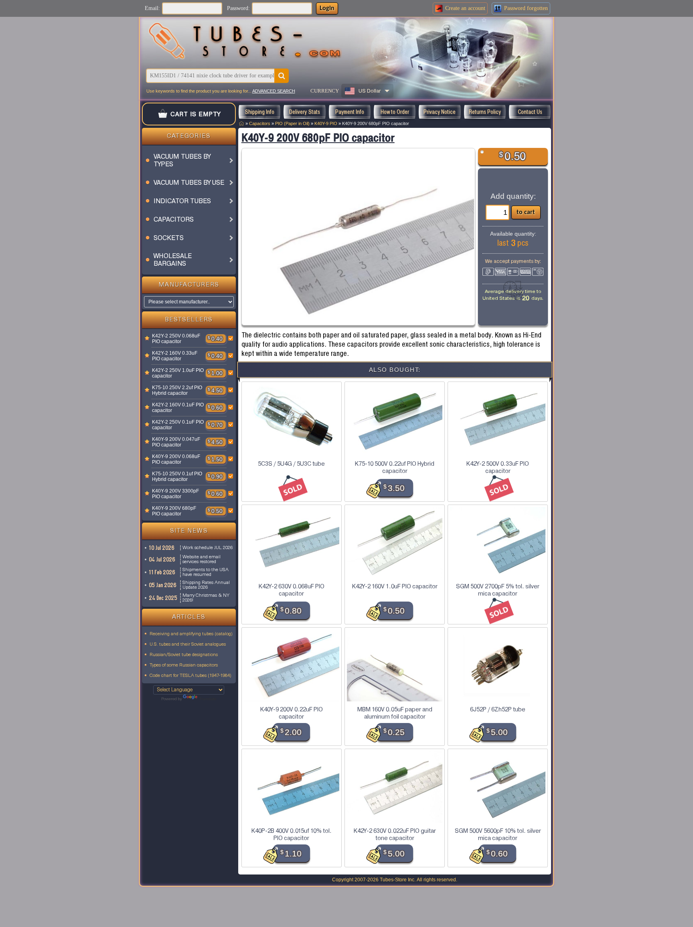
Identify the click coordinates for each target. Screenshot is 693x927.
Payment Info (349, 111)
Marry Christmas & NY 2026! (205, 598)
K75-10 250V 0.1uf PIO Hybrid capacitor (177, 476)
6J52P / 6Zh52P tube (497, 709)
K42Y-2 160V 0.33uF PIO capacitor (174, 356)
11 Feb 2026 (162, 572)
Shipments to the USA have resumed (205, 572)
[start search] (281, 76)
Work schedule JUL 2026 (207, 547)
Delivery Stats (304, 111)
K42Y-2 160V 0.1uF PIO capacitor (178, 407)
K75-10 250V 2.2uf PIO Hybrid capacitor (177, 390)
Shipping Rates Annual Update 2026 (206, 585)
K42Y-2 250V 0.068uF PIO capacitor (176, 338)
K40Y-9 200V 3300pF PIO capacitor (175, 493)
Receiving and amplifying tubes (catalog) (191, 634)
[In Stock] (147, 338)
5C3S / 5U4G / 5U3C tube (291, 463)
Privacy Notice (440, 111)
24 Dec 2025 (163, 598)
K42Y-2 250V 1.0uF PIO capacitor (178, 373)
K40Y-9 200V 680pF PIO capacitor (174, 511)
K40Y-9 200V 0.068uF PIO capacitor (176, 459)
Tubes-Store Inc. (397, 880)
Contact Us (530, 111)
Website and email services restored (201, 559)
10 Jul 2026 (162, 548)
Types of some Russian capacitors (184, 665)
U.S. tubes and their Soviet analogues (188, 644)
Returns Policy (485, 111)
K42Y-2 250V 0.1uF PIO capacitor (178, 424)
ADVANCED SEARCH (273, 91)
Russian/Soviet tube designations (184, 654)
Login (327, 8)
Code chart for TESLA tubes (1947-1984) (190, 675)
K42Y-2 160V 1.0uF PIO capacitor (395, 586)
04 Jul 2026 (162, 559)
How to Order (395, 111)
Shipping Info (259, 111)
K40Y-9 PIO (325, 123)
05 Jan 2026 (163, 585)
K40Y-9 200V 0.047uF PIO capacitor (176, 442)
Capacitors (259, 123)
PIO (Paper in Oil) (292, 123)
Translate (207, 699)
